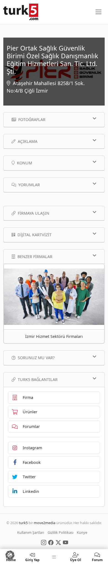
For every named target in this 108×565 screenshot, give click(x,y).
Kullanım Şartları (30, 532)
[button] (10, 555)
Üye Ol (75, 560)
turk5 (23, 522)
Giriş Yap (32, 560)
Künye (82, 532)
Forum (97, 560)
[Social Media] (43, 542)
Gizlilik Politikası (60, 532)
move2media (44, 522)
